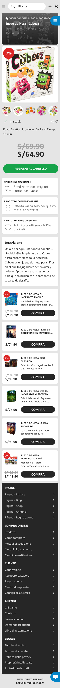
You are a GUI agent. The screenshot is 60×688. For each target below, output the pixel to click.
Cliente (10, 563)
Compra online (16, 525)
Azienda (10, 601)
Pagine (10, 487)
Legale (10, 638)
